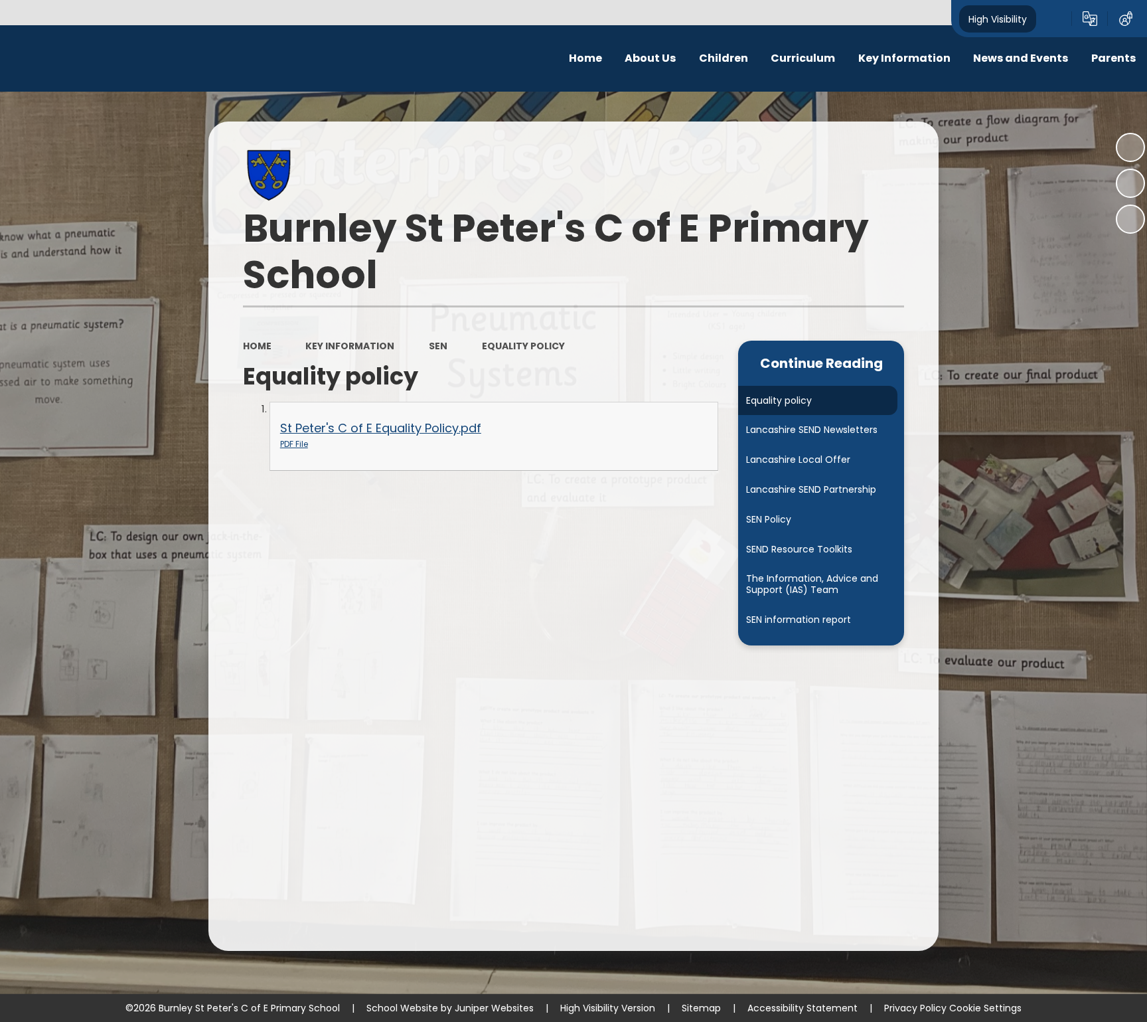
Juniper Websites (494, 1008)
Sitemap (701, 1008)
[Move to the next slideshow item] (1130, 219)
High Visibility (997, 18)
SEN (438, 346)
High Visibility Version (607, 1008)
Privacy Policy (915, 1008)
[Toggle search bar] (1054, 18)
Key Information (349, 346)
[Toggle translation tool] (1090, 18)
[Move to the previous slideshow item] (1130, 183)
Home (257, 346)
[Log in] (1126, 18)
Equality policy (523, 346)
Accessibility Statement (802, 1008)
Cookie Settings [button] (985, 1008)
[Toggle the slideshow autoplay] (1130, 147)
